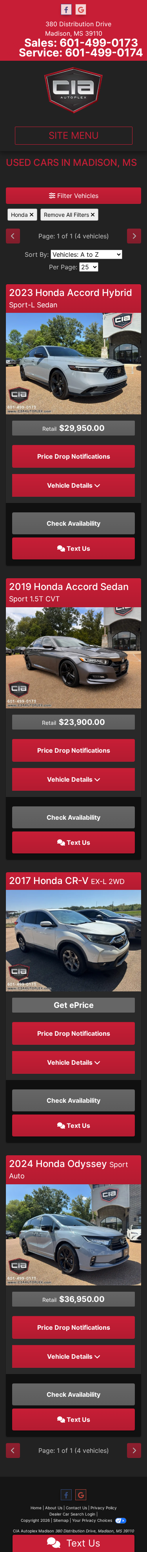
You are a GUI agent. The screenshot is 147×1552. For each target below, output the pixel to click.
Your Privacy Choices (92, 1520)
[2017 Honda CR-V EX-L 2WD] (73, 940)
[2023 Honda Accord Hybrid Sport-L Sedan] (73, 363)
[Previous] (13, 236)
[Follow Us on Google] (80, 9)
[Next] (134, 236)
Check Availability (73, 523)
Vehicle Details (70, 485)
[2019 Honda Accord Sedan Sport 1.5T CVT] (73, 657)
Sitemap (61, 1520)
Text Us (77, 548)
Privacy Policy (104, 1507)
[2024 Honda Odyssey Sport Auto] (73, 1234)
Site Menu (74, 135)
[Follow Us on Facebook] (66, 9)
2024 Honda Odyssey (68, 1169)
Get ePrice (74, 1005)
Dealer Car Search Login (72, 1514)
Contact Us (76, 1507)
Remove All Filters (67, 214)
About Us (53, 1507)
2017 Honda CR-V (67, 880)
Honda (20, 214)
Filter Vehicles (76, 196)
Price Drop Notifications (73, 456)
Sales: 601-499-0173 (81, 42)
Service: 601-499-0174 (81, 52)
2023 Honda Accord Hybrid (70, 298)
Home (36, 1507)
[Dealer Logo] (74, 90)
